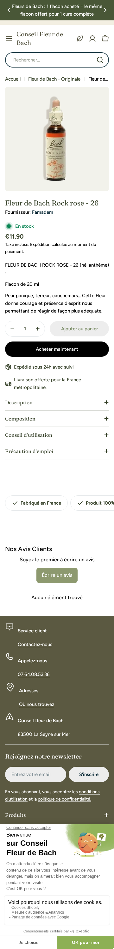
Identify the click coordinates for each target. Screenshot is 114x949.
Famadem (42, 212)
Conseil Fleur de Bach (39, 38)
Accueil (13, 79)
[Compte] (92, 38)
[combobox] (57, 60)
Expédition (40, 244)
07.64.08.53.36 (34, 674)
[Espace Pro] (80, 38)
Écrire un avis (57, 575)
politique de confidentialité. (64, 799)
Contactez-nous (35, 644)
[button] (9, 10)
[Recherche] (100, 60)
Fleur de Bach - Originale (54, 79)
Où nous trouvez (36, 704)
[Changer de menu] (9, 38)
